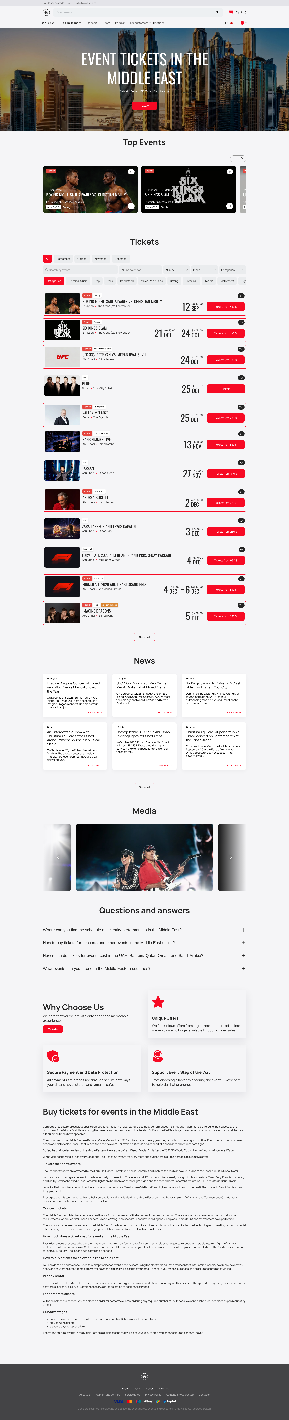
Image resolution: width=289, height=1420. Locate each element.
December (121, 259)
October (82, 259)
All (47, 259)
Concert (92, 23)
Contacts (204, 1394)
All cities (49, 22)
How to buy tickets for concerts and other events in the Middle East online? (109, 942)
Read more (94, 712)
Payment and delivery (107, 1394)
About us (84, 1394)
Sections (158, 23)
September (63, 259)
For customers (139, 23)
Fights (245, 281)
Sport (106, 23)
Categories (54, 281)
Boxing (174, 281)
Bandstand (127, 281)
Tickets (144, 106)
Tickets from (225, 307)
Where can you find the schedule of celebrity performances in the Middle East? (112, 930)
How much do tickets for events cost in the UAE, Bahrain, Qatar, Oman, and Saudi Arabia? (123, 955)
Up (282, 1369)
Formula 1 (191, 281)
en (226, 23)
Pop (97, 281)
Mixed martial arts (152, 281)
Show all (144, 637)
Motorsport (227, 281)
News (137, 1388)
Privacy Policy (153, 1394)
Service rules (132, 1394)
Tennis (209, 281)
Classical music (78, 281)
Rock (110, 281)
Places (150, 1388)
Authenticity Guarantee (180, 1394)
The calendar (69, 22)
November (101, 259)
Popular (120, 23)
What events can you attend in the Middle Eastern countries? (96, 968)
